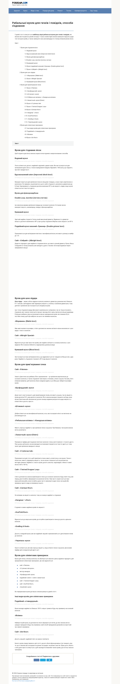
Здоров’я (17, 11)
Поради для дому (48, 11)
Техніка (68, 11)
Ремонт (60, 11)
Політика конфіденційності (27, 681)
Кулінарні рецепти (81, 11)
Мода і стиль (35, 11)
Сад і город (93, 11)
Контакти (15, 681)
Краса (25, 11)
